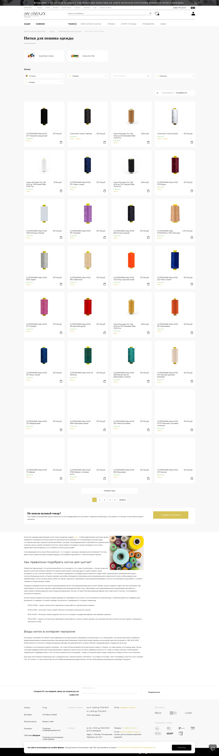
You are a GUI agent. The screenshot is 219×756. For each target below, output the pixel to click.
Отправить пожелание (171, 515)
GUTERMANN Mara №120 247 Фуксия (167, 471)
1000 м (28, 141)
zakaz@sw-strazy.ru (128, 708)
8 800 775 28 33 (179, 8)
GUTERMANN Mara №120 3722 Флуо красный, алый (123, 279)
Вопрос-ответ (48, 722)
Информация (28, 7)
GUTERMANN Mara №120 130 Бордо (167, 183)
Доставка (56, 7)
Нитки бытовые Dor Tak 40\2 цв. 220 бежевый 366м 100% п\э (124, 326)
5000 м (78, 139)
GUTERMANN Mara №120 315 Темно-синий (36, 374)
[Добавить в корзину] (61, 142)
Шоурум (39, 7)
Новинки (40, 24)
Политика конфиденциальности (50, 729)
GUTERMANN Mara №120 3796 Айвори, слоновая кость (80, 472)
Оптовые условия (105, 7)
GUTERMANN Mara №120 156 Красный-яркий (80, 325)
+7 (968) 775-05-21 (129, 728)
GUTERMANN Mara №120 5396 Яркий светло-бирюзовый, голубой (123, 375)
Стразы (110, 24)
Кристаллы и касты (91, 24)
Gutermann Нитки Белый (167, 134)
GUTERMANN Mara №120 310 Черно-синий (80, 183)
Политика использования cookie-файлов (50, 738)
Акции (27, 24)
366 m (115, 143)
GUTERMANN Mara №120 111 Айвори (36, 471)
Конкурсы (77, 7)
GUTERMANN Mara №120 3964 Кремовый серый (80, 422)
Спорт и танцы (128, 24)
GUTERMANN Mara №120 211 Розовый (36, 325)
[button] (131, 75)
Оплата (47, 7)
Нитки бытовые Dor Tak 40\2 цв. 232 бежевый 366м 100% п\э (124, 136)
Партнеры (86, 7)
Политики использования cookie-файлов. (136, 747)
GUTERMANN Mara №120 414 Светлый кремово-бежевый (167, 375)
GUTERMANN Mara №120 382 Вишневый (123, 471)
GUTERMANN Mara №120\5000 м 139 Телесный (168, 232)
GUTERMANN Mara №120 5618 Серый (36, 279)
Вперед (122, 500)
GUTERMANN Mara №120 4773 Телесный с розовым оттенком (167, 423)
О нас (95, 7)
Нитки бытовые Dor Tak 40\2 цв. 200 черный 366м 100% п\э (123, 184)
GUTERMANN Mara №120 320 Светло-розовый (123, 422)
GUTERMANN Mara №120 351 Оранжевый (167, 325)
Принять (181, 747)
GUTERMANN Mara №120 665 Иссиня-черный (123, 232)
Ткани (71, 24)
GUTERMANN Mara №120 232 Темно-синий (167, 279)
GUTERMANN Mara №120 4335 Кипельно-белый (36, 232)
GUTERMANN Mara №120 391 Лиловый (80, 232)
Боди (163, 24)
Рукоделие (148, 24)
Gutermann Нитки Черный (81, 134)
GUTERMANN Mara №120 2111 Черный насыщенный (36, 135)
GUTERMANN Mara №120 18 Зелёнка (81, 374)
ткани (76, 537)
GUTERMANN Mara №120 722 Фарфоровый (36, 422)
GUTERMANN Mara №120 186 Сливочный (80, 279)
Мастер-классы (66, 7)
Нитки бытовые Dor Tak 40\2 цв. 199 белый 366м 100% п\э (36, 184)
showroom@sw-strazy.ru (130, 732)
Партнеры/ (32, 735)
